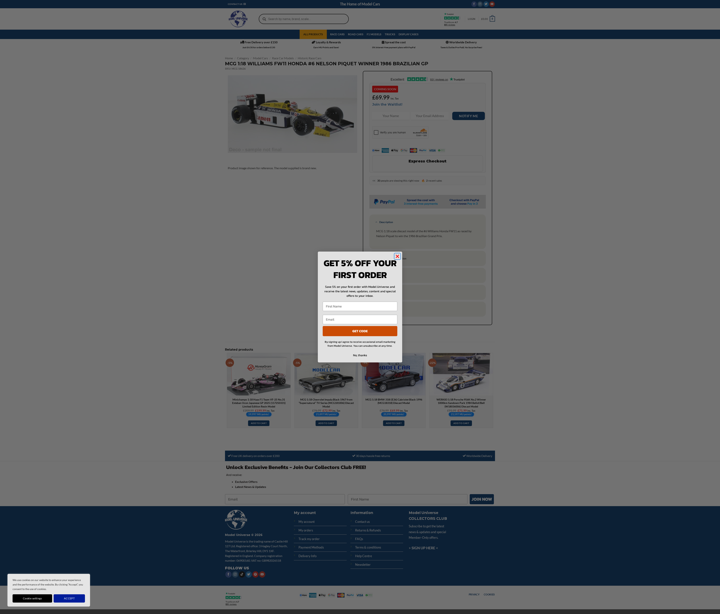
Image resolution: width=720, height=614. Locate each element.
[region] (49, 590)
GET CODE (360, 331)
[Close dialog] (397, 256)
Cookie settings (32, 598)
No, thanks (360, 355)
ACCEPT (69, 598)
